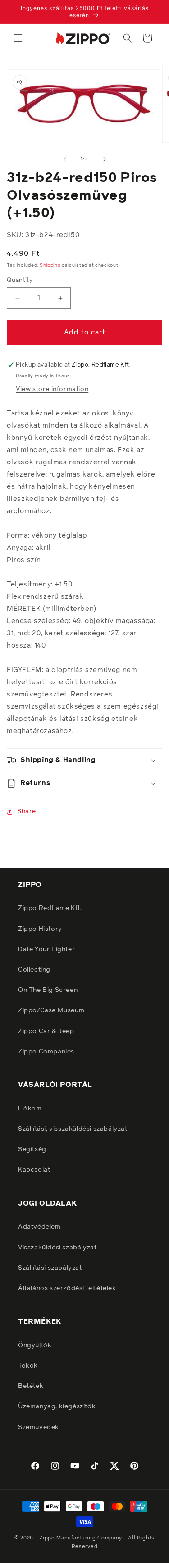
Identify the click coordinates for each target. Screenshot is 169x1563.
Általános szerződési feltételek (67, 1288)
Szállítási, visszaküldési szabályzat (73, 1129)
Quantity (19, 280)
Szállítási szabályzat (50, 1268)
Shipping (50, 265)
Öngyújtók (34, 1345)
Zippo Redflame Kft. (50, 908)
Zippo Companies (46, 1051)
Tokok (28, 1366)
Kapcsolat (34, 1170)
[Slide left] (65, 159)
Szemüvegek (38, 1427)
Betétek (30, 1386)
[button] (18, 38)
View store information (52, 389)
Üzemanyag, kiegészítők (57, 1406)
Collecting (34, 970)
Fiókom (30, 1109)
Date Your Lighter (46, 949)
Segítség (32, 1149)
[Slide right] (104, 159)
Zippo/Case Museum (51, 1010)
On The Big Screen (48, 990)
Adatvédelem (39, 1227)
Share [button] (26, 811)
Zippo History (40, 929)
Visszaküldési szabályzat (57, 1247)
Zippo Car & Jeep (46, 1031)
